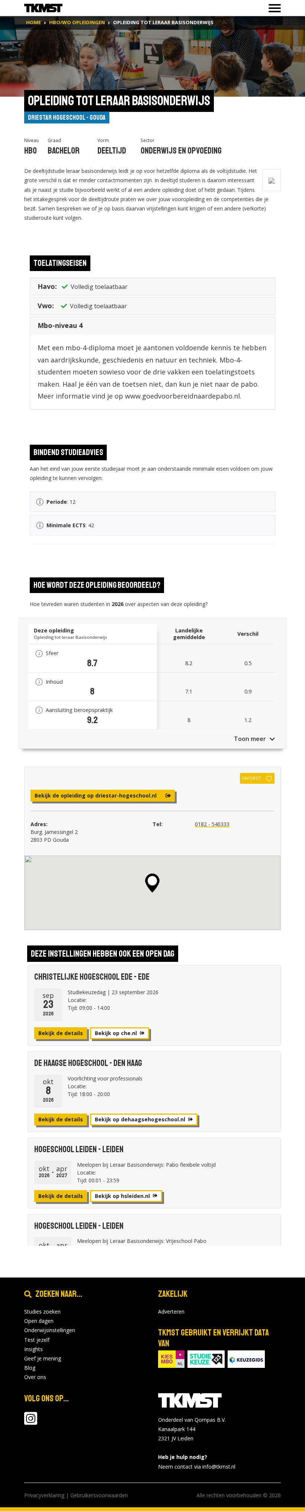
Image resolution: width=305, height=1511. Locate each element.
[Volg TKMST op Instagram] (30, 1421)
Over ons (35, 1376)
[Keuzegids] (246, 1358)
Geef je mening (42, 1358)
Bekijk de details (60, 1033)
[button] (152, 883)
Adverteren (171, 1311)
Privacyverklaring (44, 1495)
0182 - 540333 (212, 824)
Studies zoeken (42, 1311)
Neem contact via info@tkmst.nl (196, 1466)
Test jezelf (36, 1339)
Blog (29, 1367)
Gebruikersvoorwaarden (99, 1495)
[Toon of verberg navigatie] (272, 8)
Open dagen (39, 1320)
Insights (33, 1349)
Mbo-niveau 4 (60, 325)
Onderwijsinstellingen (49, 1330)
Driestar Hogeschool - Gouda (67, 117)
